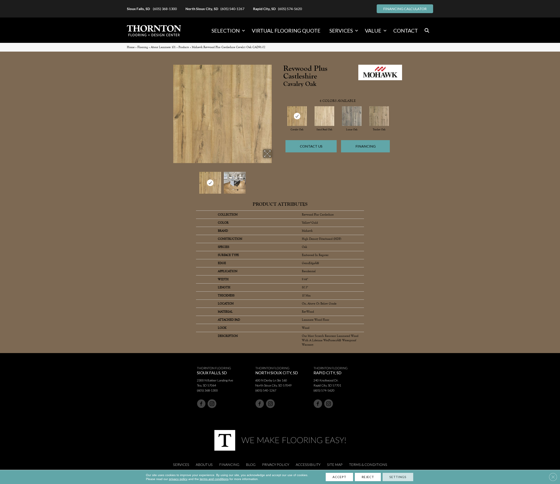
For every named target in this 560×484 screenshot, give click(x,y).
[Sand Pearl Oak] (324, 116)
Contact (405, 30)
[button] (243, 30)
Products (183, 47)
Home (131, 47)
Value (373, 30)
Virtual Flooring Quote (286, 30)
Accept (339, 477)
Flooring (142, 47)
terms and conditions (214, 479)
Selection (226, 30)
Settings (397, 477)
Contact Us (311, 146)
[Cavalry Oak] (297, 116)
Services (341, 30)
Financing (365, 146)
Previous (170, 180)
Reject (368, 477)
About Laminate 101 (163, 47)
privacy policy (178, 479)
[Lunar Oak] (352, 116)
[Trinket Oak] (379, 116)
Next (274, 180)
